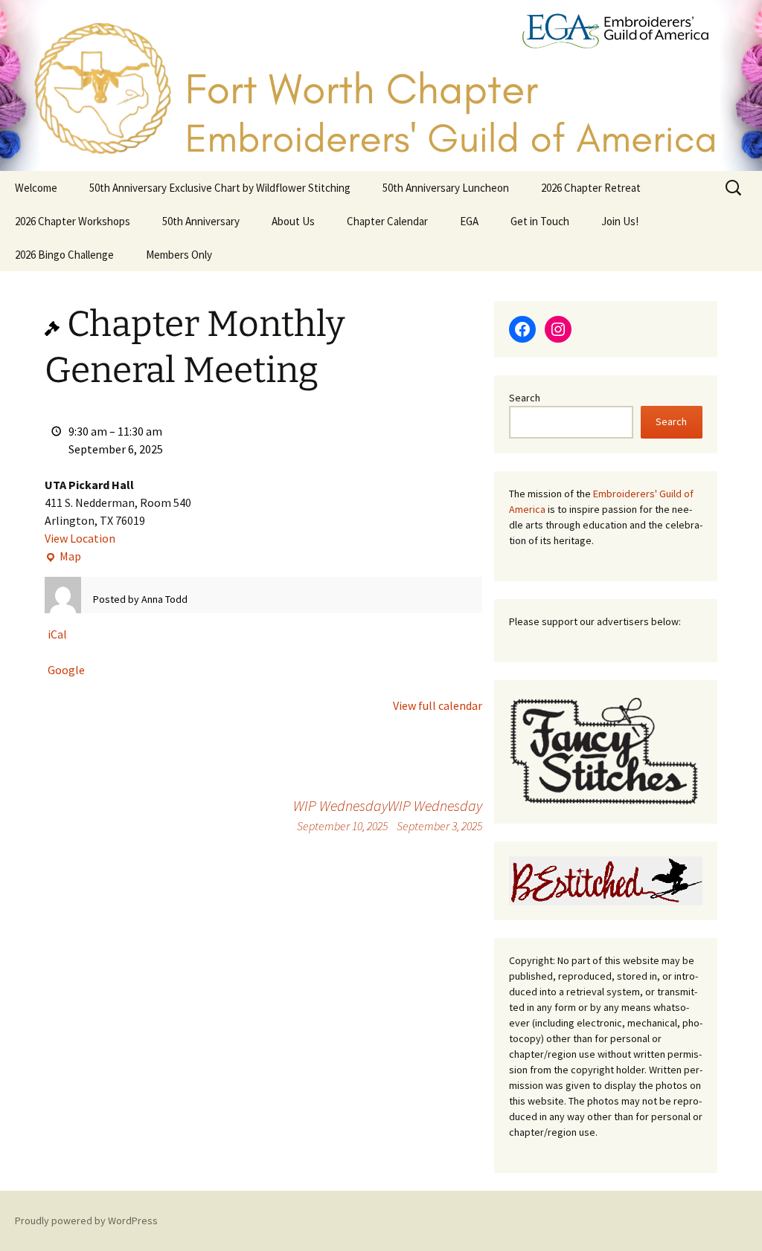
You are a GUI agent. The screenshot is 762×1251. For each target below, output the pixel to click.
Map (63, 557)
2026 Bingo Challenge (64, 255)
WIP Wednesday (435, 814)
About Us (293, 221)
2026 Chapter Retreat (591, 188)
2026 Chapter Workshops (72, 221)
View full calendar (437, 705)
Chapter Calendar (387, 221)
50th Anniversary (201, 221)
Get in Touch (539, 221)
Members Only (179, 255)
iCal (57, 634)
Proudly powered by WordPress (86, 1220)
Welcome (36, 188)
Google (66, 669)
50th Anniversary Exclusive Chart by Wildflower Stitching (219, 188)
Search (524, 397)
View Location (80, 538)
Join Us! (619, 221)
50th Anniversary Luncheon (445, 188)
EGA (469, 221)
